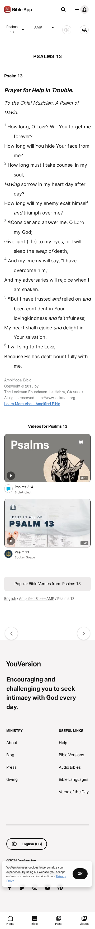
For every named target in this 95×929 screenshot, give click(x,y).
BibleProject (23, 492)
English (10, 598)
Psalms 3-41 (29, 486)
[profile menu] (81, 9)
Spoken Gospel (25, 557)
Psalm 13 (26, 552)
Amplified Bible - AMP (36, 598)
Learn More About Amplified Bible (32, 403)
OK (80, 873)
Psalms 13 (12, 29)
